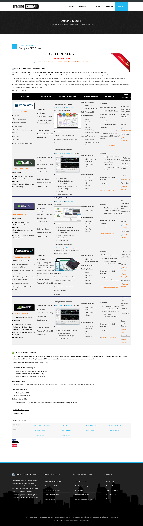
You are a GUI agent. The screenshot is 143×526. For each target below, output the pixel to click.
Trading (121, 6)
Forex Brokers (82, 62)
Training (96, 6)
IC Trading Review (65, 430)
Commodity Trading (27, 45)
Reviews (109, 6)
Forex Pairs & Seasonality (52, 481)
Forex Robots (48, 62)
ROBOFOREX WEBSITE (20, 112)
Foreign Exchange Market (83, 499)
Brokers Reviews (49, 499)
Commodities (74, 24)
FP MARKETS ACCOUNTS (21, 257)
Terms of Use (110, 486)
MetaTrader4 (59, 108)
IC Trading (126, 179)
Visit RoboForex (126, 130)
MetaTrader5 (69, 108)
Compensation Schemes (115, 425)
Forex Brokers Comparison (42, 425)
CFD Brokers (64, 425)
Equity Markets (80, 490)
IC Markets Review (113, 430)
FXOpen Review (39, 435)
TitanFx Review (89, 430)
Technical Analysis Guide (52, 490)
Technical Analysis (81, 481)
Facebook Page (111, 494)
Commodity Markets (82, 494)
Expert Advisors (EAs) (91, 425)
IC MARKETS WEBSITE (20, 313)
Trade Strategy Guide (51, 494)
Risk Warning (110, 481)
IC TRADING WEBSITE (20, 169)
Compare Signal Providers (65, 62)
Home (71, 6)
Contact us (109, 499)
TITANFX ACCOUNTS (20, 215)
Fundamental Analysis (82, 486)
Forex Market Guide (50, 486)
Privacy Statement (112, 490)
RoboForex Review (39, 430)
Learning (82, 6)
